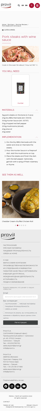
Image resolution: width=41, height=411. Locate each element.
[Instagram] (12, 386)
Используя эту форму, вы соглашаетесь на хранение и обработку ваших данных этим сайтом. (20, 315)
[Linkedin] (18, 386)
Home (4, 24)
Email (5, 293)
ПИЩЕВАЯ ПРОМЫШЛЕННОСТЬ (17, 251)
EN (26, 5)
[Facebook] (6, 386)
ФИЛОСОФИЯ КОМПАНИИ (14, 263)
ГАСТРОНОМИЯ (10, 245)
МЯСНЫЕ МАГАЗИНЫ (12, 248)
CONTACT (6, 401)
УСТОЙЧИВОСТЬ (10, 279)
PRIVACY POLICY (32, 405)
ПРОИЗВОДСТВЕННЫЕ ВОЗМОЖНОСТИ (20, 265)
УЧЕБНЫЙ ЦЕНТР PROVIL (14, 274)
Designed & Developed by (20, 407)
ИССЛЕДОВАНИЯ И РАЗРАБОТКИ (17, 268)
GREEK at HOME (10, 253)
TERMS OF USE (8, 405)
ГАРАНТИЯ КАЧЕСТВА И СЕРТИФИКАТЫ (20, 271)
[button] (19, 5)
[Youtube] (24, 386)
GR (23, 5)
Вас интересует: (10, 301)
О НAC (6, 260)
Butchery (11, 24)
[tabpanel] (20, 201)
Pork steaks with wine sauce (11, 26)
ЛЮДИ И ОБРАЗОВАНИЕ (13, 282)
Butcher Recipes (21, 24)
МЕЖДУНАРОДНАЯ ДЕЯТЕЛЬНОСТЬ (18, 276)
